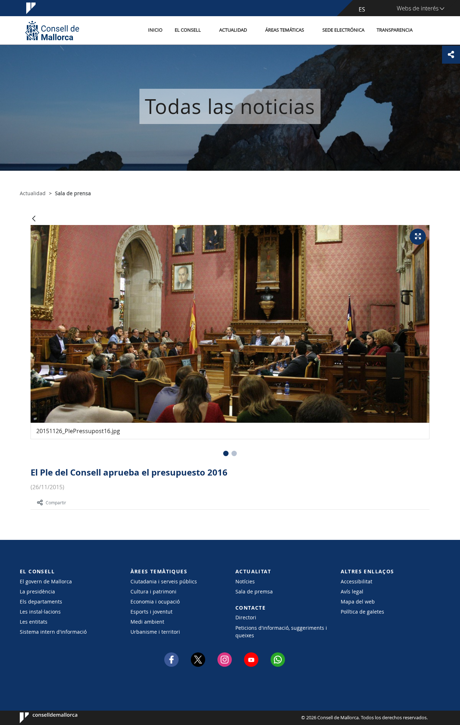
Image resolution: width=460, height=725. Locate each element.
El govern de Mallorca (46, 581)
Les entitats (33, 621)
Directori (245, 617)
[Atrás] (34, 219)
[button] (226, 453)
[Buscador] (426, 30)
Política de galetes (362, 611)
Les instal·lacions (40, 611)
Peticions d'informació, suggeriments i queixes (281, 631)
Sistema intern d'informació (53, 631)
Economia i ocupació (155, 601)
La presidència (37, 591)
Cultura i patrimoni (153, 591)
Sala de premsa (254, 591)
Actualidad (233, 30)
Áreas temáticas (284, 30)
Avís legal (352, 591)
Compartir (56, 502)
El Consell (188, 30)
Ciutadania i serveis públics (163, 581)
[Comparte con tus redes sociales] (451, 55)
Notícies (245, 581)
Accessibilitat (356, 581)
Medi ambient (147, 621)
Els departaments (41, 601)
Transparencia (395, 30)
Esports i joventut (151, 611)
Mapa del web (358, 601)
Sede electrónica (343, 30)
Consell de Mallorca (41, 718)
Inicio (155, 30)
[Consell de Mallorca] (52, 30)
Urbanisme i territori (155, 631)
